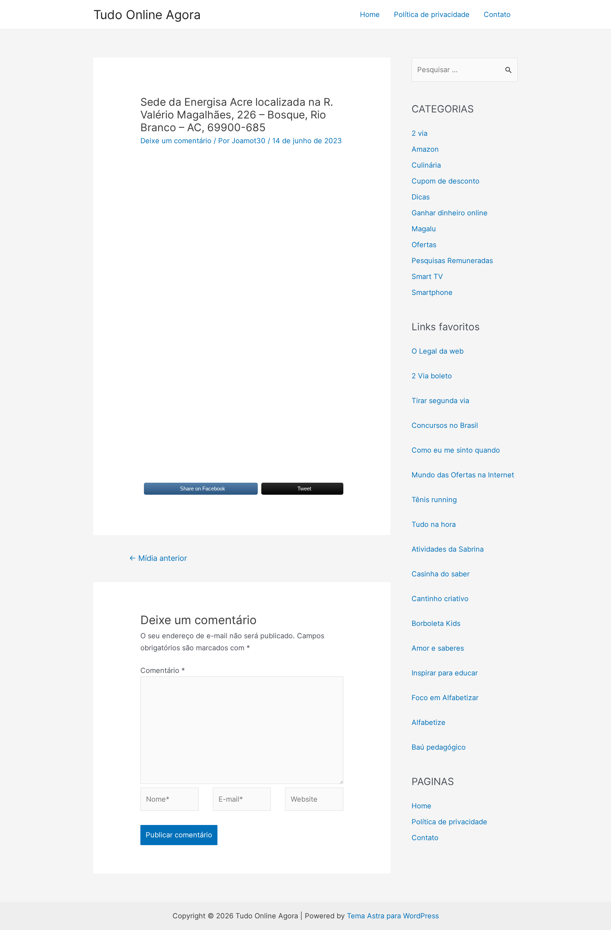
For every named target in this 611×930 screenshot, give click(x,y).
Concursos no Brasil (445, 425)
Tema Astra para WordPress (393, 916)
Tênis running (434, 499)
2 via (419, 133)
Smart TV (427, 276)
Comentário (162, 670)
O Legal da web (438, 351)
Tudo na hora (434, 524)
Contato (497, 14)
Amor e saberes (438, 648)
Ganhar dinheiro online (450, 213)
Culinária (426, 165)
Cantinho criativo (440, 598)
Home (370, 14)
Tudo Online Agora (147, 14)
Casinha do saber (441, 574)
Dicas (421, 197)
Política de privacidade (432, 14)
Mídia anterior (158, 558)
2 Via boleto (432, 376)
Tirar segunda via (441, 400)
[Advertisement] (242, 213)
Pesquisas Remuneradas (452, 260)
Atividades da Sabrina (448, 549)
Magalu (424, 229)
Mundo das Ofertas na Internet (463, 475)
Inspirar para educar (445, 673)
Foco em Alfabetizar (445, 697)
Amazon (425, 149)
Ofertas (424, 244)
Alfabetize (429, 722)
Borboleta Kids (436, 623)
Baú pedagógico (439, 747)
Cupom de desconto (445, 181)
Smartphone (432, 292)
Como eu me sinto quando (456, 450)
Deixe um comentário (175, 140)
